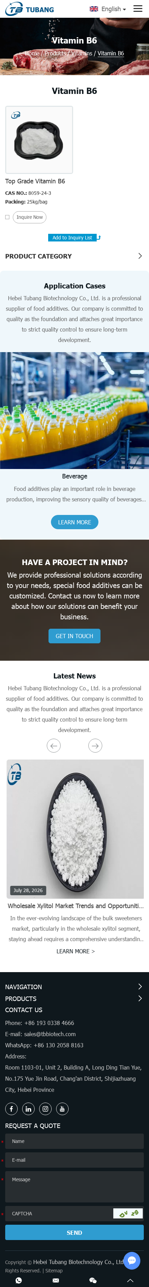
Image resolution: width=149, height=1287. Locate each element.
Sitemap (54, 1270)
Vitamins (81, 53)
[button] (54, 746)
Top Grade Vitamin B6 (35, 181)
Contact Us (23, 1010)
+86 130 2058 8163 (59, 1045)
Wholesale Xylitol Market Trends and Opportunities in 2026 (74, 909)
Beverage (74, 476)
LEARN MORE (74, 522)
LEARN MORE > (74, 951)
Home (32, 53)
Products (55, 53)
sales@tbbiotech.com (50, 1034)
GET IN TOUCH (74, 636)
